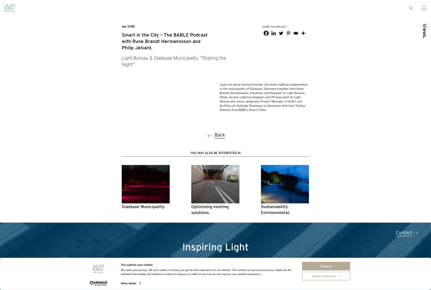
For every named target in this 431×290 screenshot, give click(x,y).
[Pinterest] (288, 33)
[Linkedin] (273, 33)
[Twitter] (281, 33)
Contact (404, 233)
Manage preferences (324, 275)
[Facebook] (266, 33)
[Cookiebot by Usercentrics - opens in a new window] (98, 283)
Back (220, 135)
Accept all (326, 266)
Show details (128, 283)
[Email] (295, 33)
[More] (303, 33)
